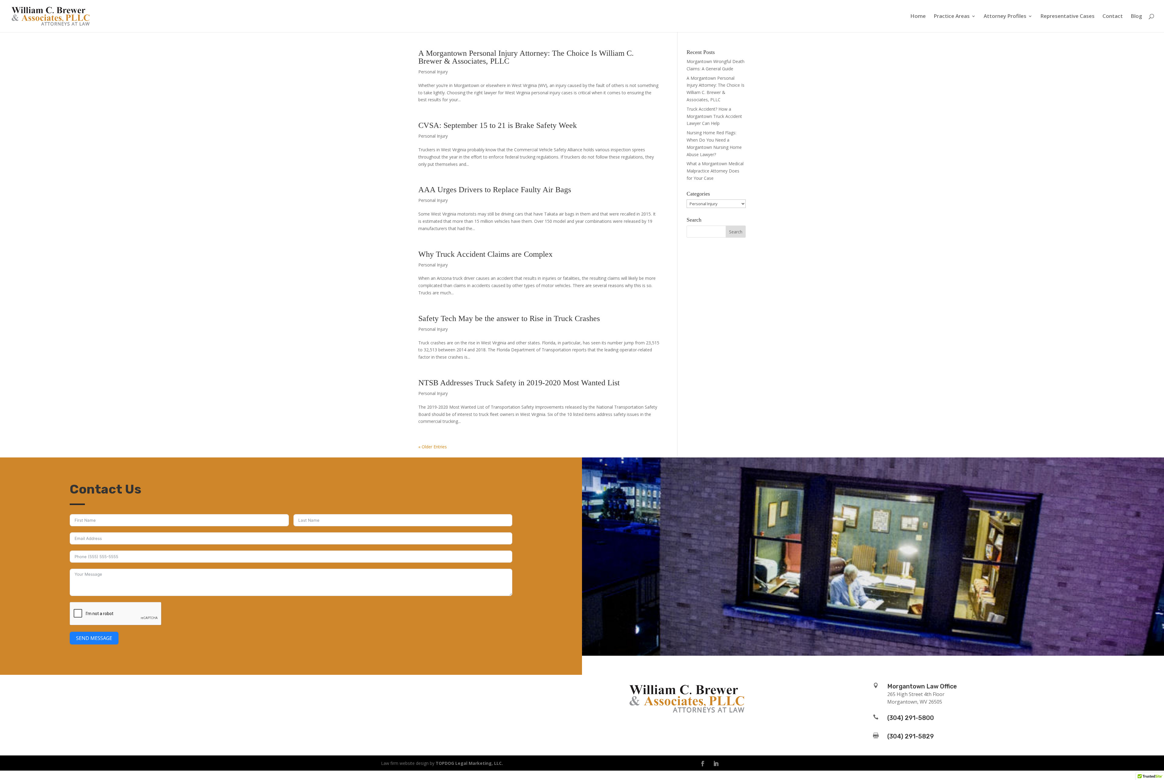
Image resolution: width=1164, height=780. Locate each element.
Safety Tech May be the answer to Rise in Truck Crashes (509, 318)
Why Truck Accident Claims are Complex (485, 254)
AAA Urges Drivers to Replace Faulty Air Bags (494, 189)
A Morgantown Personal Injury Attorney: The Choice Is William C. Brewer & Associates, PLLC (526, 57)
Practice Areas (952, 16)
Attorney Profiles (1005, 16)
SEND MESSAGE (94, 638)
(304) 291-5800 (910, 717)
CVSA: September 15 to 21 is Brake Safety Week (497, 125)
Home (918, 16)
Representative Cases (1067, 16)
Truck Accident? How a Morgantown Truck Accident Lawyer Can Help (714, 116)
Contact (1112, 16)
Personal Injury (433, 72)
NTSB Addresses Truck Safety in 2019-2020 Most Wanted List (519, 382)
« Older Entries (432, 447)
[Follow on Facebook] (702, 763)
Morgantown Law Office (922, 686)
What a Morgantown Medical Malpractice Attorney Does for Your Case (715, 171)
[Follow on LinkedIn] (716, 763)
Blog (1136, 16)
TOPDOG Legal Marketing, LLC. (469, 763)
